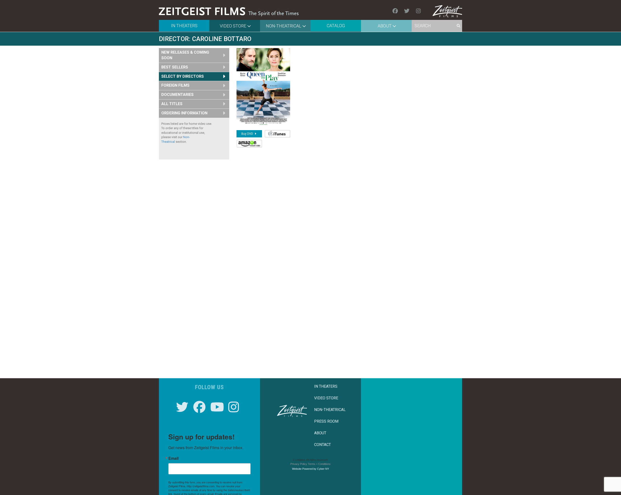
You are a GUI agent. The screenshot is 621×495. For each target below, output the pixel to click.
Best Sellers (174, 67)
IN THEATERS (325, 386)
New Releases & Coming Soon (185, 55)
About (385, 25)
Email (173, 458)
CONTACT (322, 444)
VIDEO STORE (326, 398)
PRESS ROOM (326, 421)
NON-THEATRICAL (330, 409)
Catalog (336, 25)
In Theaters (184, 25)
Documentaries (177, 94)
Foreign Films (175, 85)
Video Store (233, 25)
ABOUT (320, 433)
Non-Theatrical (283, 25)
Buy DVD (247, 133)
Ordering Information (184, 113)
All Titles (171, 103)
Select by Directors (182, 76)
